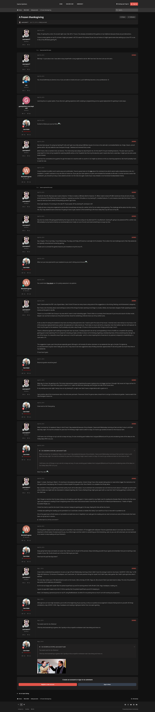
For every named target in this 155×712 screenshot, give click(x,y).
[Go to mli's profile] (26, 79)
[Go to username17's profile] (20, 22)
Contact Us (20, 709)
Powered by (130, 709)
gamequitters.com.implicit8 (26, 107)
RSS (33, 709)
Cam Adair (26, 129)
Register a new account (47, 684)
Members (27, 178)
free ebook (50, 283)
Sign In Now (107, 684)
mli (26, 85)
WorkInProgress (26, 176)
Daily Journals (43, 22)
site (91, 171)
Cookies (27, 709)
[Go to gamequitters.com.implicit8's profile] (26, 100)
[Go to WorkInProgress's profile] (26, 170)
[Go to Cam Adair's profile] (26, 123)
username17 (25, 22)
